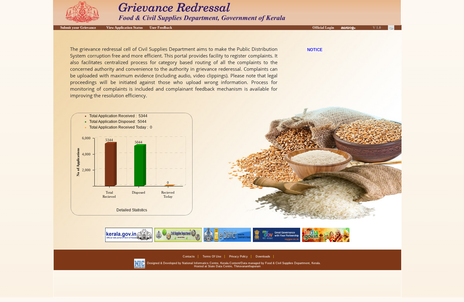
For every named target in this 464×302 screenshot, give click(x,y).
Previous (104, 235)
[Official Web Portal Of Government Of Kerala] (128, 235)
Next (350, 235)
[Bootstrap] (391, 27)
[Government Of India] (276, 235)
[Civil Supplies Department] (178, 235)
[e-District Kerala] (227, 235)
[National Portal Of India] (325, 235)
